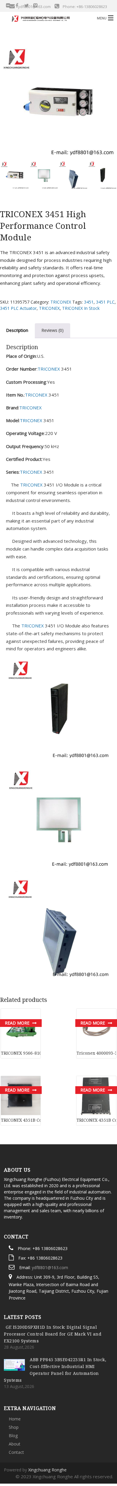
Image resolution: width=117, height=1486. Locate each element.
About (14, 1412)
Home (15, 1386)
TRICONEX (60, 302)
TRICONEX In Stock (81, 308)
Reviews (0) (52, 330)
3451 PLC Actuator (18, 308)
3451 (89, 302)
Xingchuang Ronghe (47, 1437)
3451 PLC (105, 302)
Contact (16, 1420)
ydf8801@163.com (50, 1235)
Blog (13, 1403)
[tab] (52, 330)
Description (17, 330)
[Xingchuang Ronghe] (46, 18)
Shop (14, 1395)
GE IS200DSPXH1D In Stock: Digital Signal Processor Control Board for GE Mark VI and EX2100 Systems (52, 1301)
